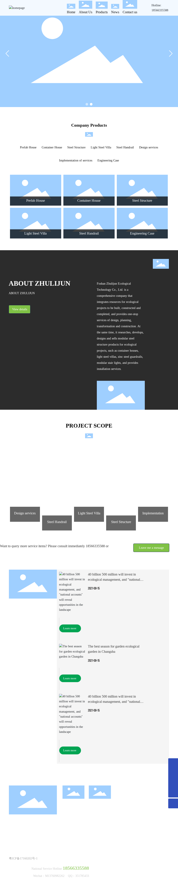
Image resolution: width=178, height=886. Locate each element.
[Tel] (173, 773)
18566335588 (160, 10)
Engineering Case (108, 160)
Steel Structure (76, 147)
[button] (87, 104)
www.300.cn (23, 853)
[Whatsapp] (173, 783)
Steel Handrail (125, 147)
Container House (52, 147)
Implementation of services (75, 160)
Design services (148, 147)
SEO (36, 853)
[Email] (173, 763)
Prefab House (28, 147)
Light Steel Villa (101, 147)
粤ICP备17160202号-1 (23, 858)
